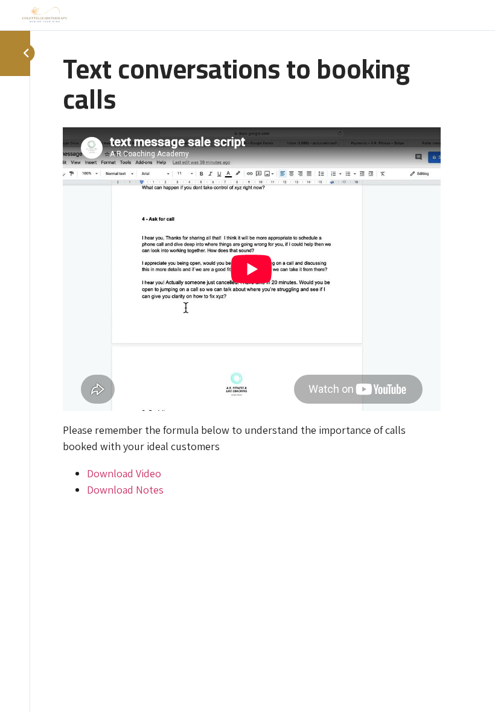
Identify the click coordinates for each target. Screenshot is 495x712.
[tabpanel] (252, 312)
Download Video (124, 473)
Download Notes (125, 490)
